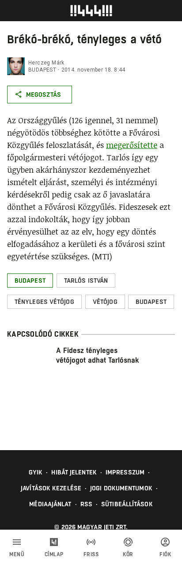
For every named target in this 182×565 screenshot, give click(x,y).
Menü (16, 554)
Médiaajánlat (50, 504)
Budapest (42, 70)
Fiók (165, 554)
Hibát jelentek (73, 472)
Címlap (54, 554)
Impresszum (125, 472)
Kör (128, 554)
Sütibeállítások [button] (127, 504)
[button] (30, 280)
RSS (86, 504)
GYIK (35, 472)
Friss (91, 554)
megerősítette (131, 145)
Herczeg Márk (46, 63)
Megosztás (43, 94)
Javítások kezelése (51, 488)
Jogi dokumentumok (121, 488)
